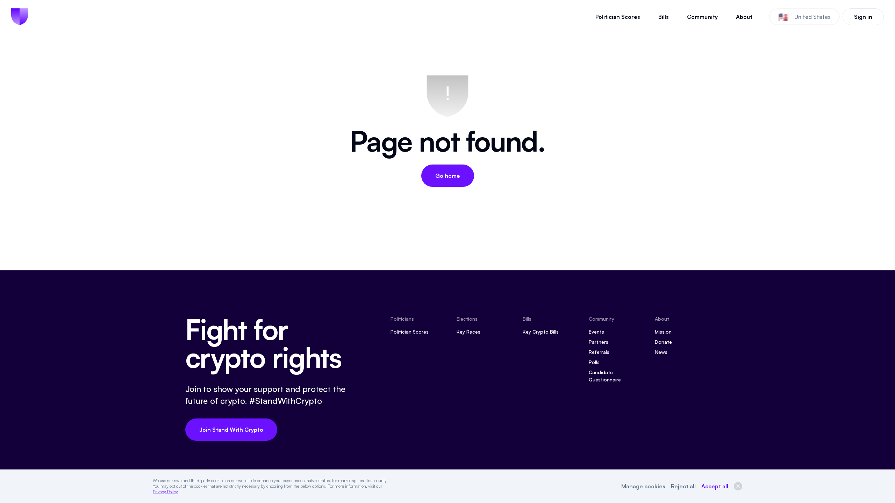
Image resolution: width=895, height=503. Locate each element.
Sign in (863, 16)
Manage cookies (643, 486)
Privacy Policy (165, 491)
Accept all (714, 486)
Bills (663, 16)
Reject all (683, 486)
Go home (447, 175)
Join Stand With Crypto (231, 429)
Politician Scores (617, 16)
